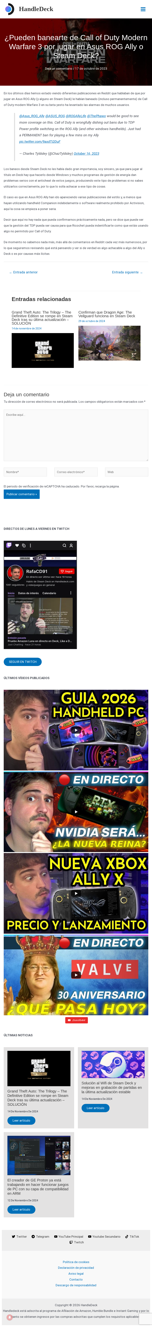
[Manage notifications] (10, 1317)
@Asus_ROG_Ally (31, 116)
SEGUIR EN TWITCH (23, 662)
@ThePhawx (96, 116)
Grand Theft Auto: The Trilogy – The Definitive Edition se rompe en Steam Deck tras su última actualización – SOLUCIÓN (42, 317)
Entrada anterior (23, 272)
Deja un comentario (58, 68)
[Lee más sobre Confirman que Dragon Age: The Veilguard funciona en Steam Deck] (109, 343)
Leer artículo (21, 1120)
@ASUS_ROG (55, 116)
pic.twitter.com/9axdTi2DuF (39, 142)
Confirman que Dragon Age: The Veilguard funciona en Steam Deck (106, 314)
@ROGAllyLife (76, 116)
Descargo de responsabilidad (76, 1285)
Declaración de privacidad (76, 1268)
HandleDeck (36, 9)
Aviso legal (76, 1273)
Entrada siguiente (127, 272)
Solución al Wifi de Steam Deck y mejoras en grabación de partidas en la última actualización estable (112, 1087)
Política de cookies (76, 1262)
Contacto (76, 1279)
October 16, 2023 (86, 154)
